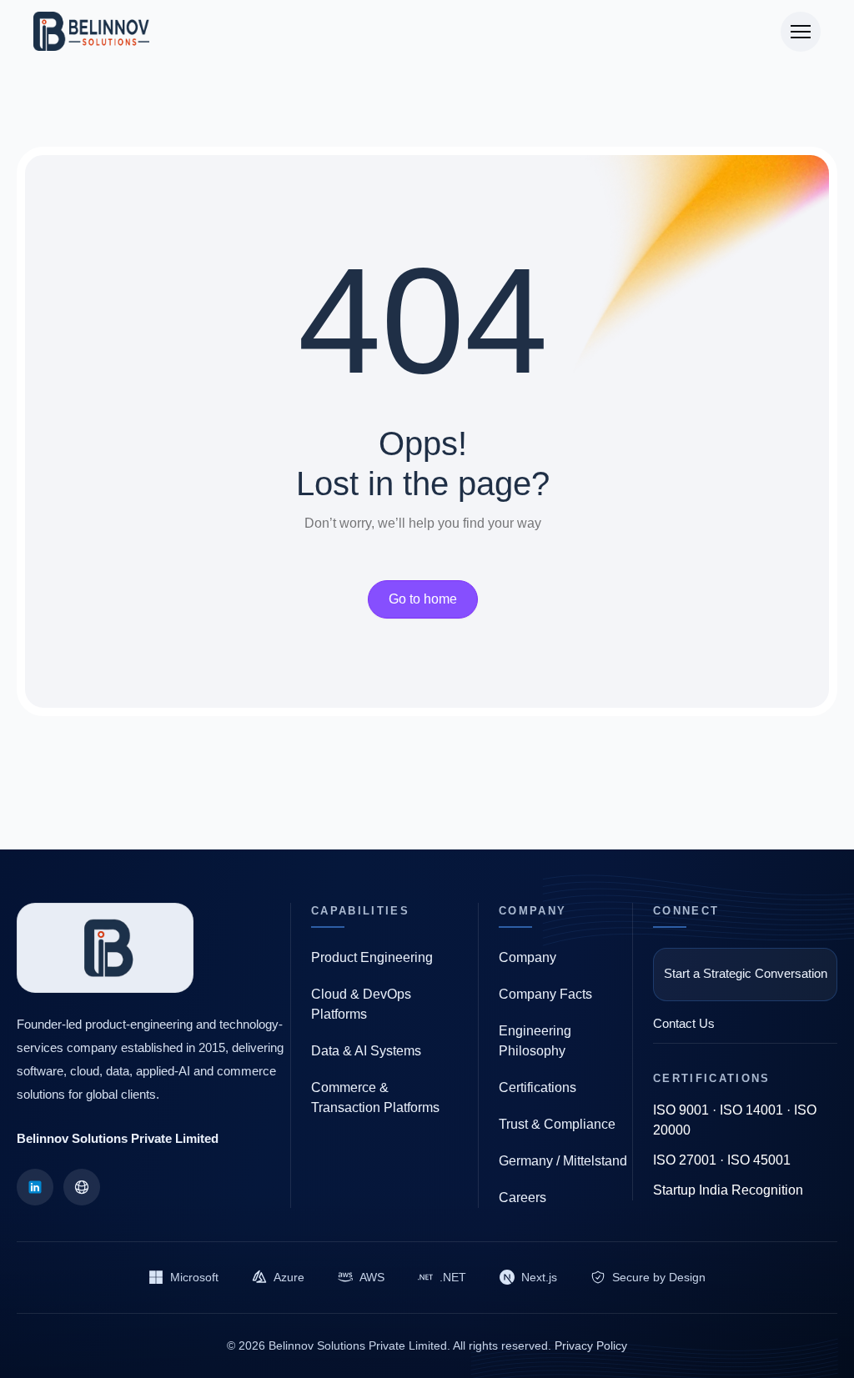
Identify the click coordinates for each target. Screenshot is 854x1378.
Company (527, 957)
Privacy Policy (591, 1345)
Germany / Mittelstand (563, 1161)
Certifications (537, 1087)
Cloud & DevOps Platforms (361, 1004)
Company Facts (545, 994)
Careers (522, 1197)
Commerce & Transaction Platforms (375, 1097)
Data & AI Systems (366, 1051)
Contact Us (684, 1023)
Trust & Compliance (557, 1124)
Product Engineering (372, 957)
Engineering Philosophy (535, 1041)
